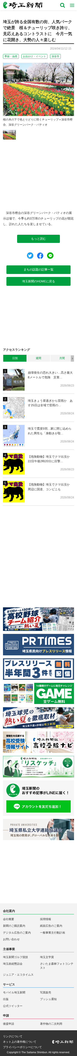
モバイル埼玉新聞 (14, 992)
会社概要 (8, 919)
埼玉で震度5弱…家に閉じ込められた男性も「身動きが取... (49, 431)
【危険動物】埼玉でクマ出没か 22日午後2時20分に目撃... (50, 459)
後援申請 (8, 1023)
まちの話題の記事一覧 (38, 269)
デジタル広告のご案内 (17, 932)
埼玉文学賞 (47, 957)
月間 (62, 358)
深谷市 (55, 56)
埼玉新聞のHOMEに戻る (38, 281)
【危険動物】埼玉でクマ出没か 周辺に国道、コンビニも (50, 487)
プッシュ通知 (48, 999)
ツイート (30, 255)
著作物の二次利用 (51, 1023)
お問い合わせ (11, 939)
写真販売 (45, 992)
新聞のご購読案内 (14, 925)
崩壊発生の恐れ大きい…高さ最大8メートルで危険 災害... (50, 375)
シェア (40, 255)
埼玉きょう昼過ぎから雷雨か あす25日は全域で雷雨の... (50, 403)
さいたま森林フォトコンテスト (56, 965)
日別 (15, 358)
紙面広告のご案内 (51, 925)
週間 (38, 358)
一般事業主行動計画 (52, 932)
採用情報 (45, 919)
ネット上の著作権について (19, 1042)
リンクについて (12, 1036)
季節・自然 (10, 56)
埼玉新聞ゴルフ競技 (15, 957)
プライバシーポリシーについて (22, 1047)
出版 (6, 999)
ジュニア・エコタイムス (18, 974)
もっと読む (38, 238)
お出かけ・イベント (34, 56)
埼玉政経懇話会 (12, 963)
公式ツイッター (12, 1006)
